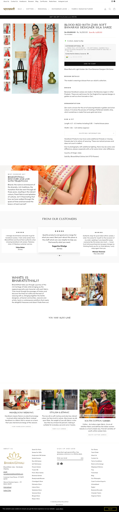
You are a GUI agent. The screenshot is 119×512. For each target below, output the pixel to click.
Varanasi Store (36, 493)
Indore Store (35, 487)
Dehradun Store (37, 484)
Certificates (43, 1)
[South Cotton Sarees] (97, 404)
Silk (20, 9)
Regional (43, 9)
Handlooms (22, 1)
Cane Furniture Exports (98, 481)
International (7, 487)
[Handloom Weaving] (21, 400)
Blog (36, 1)
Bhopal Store (36, 496)
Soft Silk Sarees (36, 464)
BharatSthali (59, 504)
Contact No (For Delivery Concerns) (87, 53)
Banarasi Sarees (37, 475)
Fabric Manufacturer (82, 9)
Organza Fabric (96, 496)
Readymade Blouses (38, 478)
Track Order (95, 452)
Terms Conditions (96, 461)
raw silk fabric (66, 420)
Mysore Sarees (36, 467)
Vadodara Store (37, 490)
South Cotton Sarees (97, 434)
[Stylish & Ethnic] (59, 400)
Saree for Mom (36, 449)
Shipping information (90, 133)
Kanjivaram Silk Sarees (39, 455)
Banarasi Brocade (96, 490)
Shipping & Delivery (97, 467)
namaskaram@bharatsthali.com (13, 474)
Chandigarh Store (37, 481)
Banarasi (31, 1)
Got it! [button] (110, 509)
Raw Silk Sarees (59, 428)
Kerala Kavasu (36, 458)
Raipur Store (36, 499)
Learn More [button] (59, 509)
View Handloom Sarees (21, 426)
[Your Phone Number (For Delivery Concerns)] (88, 53)
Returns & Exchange (97, 464)
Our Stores (94, 449)
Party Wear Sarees (37, 472)
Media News (53, 1)
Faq (92, 470)
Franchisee (94, 472)
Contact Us (14, 1)
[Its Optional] (82, 46)
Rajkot (93, 487)
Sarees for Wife (37, 452)
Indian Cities (7, 490)
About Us (6, 1)
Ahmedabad (95, 484)
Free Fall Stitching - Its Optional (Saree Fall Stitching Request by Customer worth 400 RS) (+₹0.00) (89, 49)
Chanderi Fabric (96, 493)
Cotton (30, 9)
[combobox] (67, 57)
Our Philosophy (96, 478)
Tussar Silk (35, 470)
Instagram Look (63, 1)
